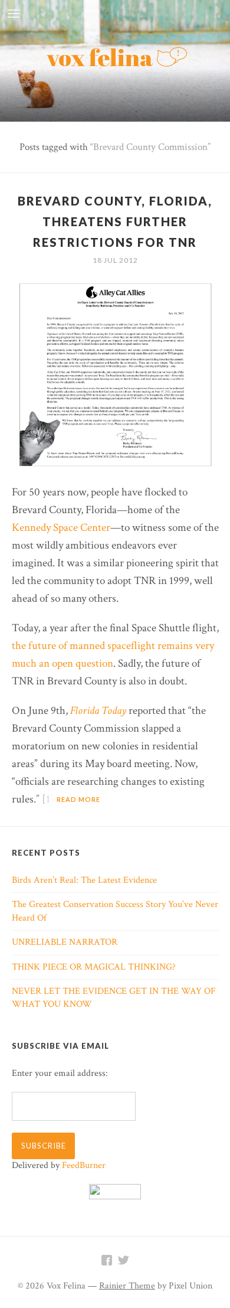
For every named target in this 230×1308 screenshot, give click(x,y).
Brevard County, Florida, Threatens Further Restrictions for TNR (115, 221)
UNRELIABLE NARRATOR (64, 942)
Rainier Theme (127, 1286)
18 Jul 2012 (115, 260)
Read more (78, 799)
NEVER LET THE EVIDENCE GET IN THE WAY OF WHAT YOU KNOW (114, 997)
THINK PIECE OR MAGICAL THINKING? (94, 967)
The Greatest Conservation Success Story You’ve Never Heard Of (115, 911)
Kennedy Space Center (61, 527)
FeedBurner (84, 1165)
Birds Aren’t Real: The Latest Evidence (84, 880)
